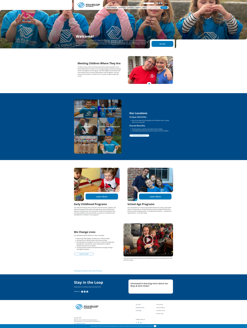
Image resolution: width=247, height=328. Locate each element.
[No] (245, 326)
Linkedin (140, 322)
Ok (155, 326)
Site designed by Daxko (79, 323)
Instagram (85, 291)
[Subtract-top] (88, 3)
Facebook (136, 322)
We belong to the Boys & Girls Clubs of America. (88, 271)
